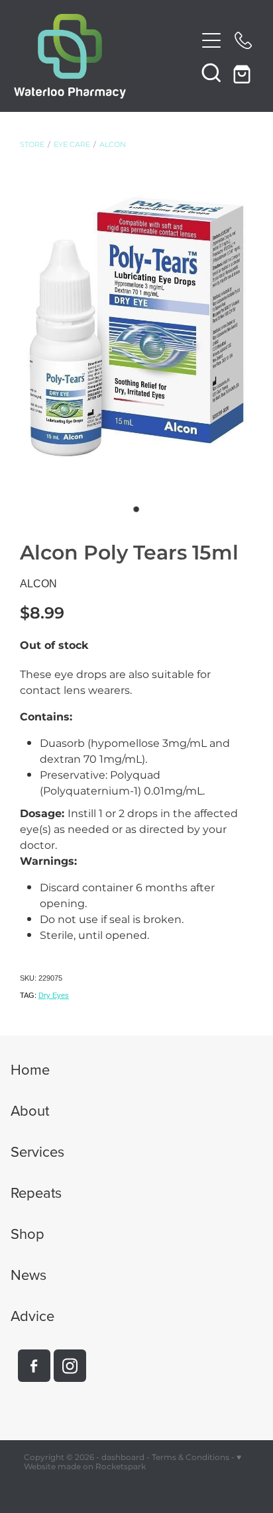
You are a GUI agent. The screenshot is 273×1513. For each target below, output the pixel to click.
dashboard (122, 1457)
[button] (211, 72)
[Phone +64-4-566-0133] (243, 40)
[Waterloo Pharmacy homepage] (105, 56)
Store (32, 145)
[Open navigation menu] (211, 40)
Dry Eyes (53, 995)
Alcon (112, 145)
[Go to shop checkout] (243, 72)
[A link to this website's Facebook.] (34, 1365)
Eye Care (72, 145)
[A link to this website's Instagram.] (70, 1365)
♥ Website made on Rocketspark (132, 1462)
